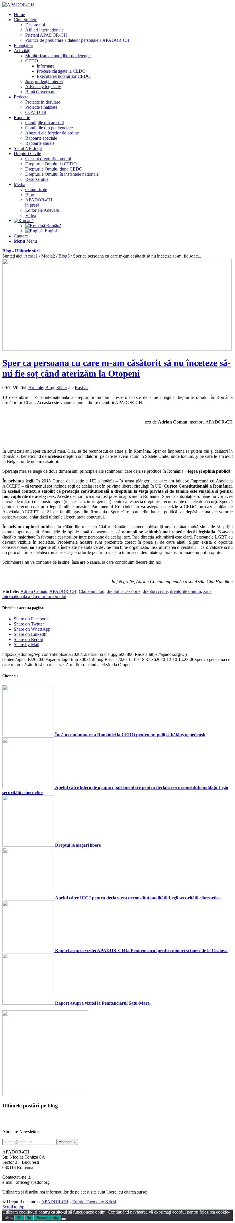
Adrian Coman (33, 591)
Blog (49, 387)
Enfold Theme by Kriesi (94, 1201)
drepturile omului (185, 591)
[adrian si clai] (117, 349)
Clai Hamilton (91, 591)
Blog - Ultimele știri (21, 250)
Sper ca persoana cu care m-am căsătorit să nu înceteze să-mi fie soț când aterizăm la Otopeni (116, 368)
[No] (63, 1219)
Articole (35, 387)
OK (19, 1218)
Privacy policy (47, 1218)
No (28, 1218)
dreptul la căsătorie (123, 591)
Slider (61, 387)
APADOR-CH (63, 591)
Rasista (81, 387)
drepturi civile (155, 591)
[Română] (24, 220)
